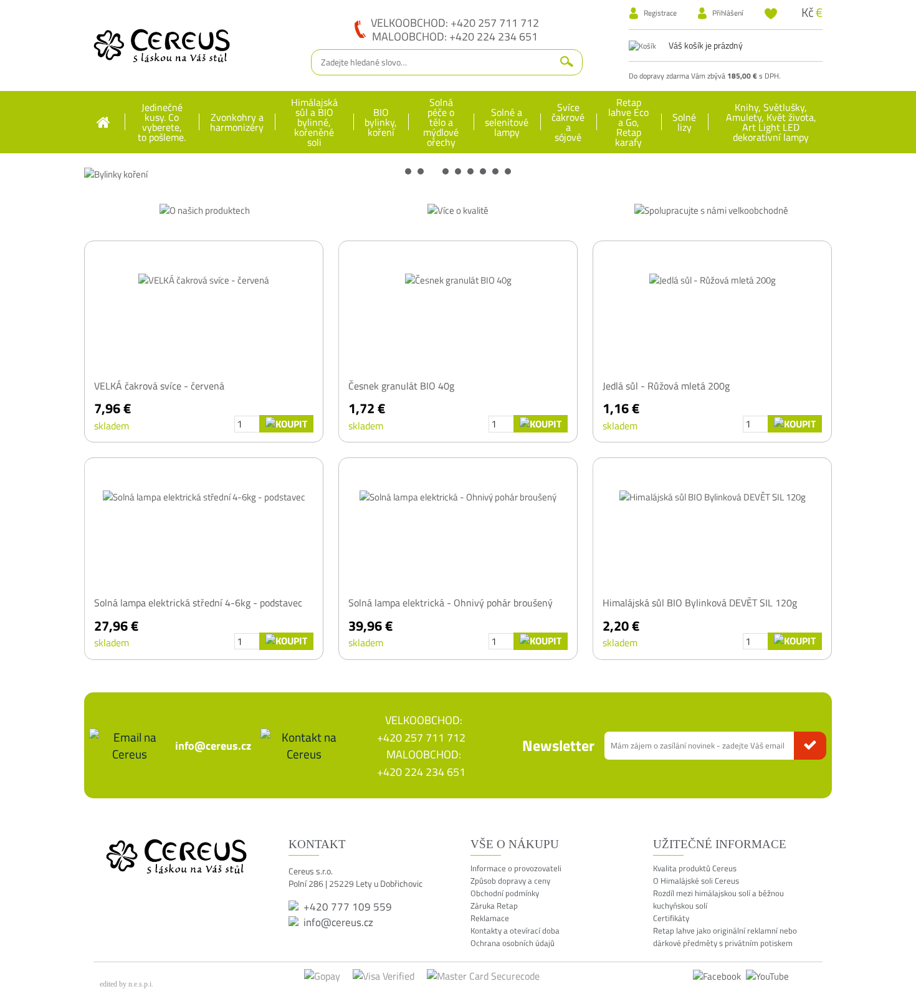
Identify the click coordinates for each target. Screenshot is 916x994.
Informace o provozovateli (515, 868)
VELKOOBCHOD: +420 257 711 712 (455, 22)
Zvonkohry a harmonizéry (237, 122)
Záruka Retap (494, 905)
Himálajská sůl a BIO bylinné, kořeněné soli (314, 122)
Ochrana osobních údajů (512, 943)
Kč (807, 12)
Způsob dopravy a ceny (510, 880)
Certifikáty (671, 918)
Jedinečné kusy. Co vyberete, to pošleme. (162, 122)
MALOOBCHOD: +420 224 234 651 (455, 36)
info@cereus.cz (213, 745)
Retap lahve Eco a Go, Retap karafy (628, 122)
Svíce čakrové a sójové (567, 122)
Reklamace (489, 918)
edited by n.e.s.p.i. (126, 984)
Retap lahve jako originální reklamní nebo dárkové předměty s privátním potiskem (725, 936)
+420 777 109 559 (347, 907)
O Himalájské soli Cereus (696, 880)
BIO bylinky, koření (381, 122)
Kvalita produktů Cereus (695, 868)
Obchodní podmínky (504, 893)
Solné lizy (684, 122)
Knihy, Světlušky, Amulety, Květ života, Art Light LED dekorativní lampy (771, 122)
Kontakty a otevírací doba (515, 930)
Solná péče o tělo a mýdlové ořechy (441, 122)
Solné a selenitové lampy (506, 122)
